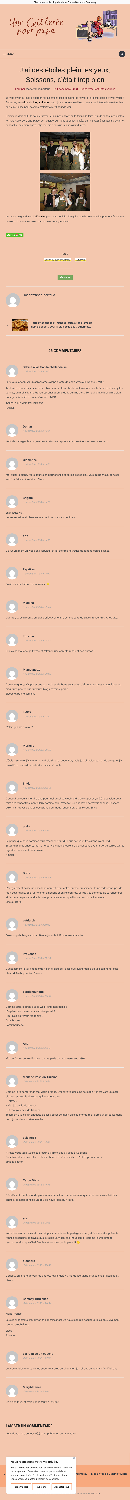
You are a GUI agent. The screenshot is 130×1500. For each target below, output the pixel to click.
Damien (41, 216)
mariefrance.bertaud (38, 88)
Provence (29, 954)
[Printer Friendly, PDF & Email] (14, 235)
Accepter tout (61, 1486)
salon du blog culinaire (35, 102)
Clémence (30, 460)
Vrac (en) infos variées (101, 88)
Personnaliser (21, 1486)
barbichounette (33, 991)
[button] (8, 54)
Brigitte (28, 497)
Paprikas (29, 569)
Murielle (28, 745)
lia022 (27, 712)
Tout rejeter (41, 1486)
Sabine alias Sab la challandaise (45, 367)
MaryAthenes (32, 1387)
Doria (26, 873)
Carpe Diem (31, 1180)
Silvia (26, 783)
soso (26, 1218)
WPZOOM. (96, 1493)
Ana (25, 1043)
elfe (25, 536)
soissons (80, 259)
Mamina (28, 602)
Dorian (27, 426)
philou (27, 826)
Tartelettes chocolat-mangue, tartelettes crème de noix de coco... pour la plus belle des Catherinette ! (62, 324)
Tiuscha (28, 636)
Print (67, 277)
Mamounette (31, 669)
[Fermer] (74, 1458)
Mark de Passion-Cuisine (40, 1077)
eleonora (29, 1260)
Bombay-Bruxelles (35, 1298)
